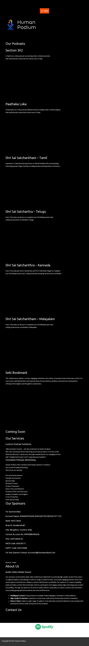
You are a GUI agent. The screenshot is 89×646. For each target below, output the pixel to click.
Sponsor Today (11, 562)
